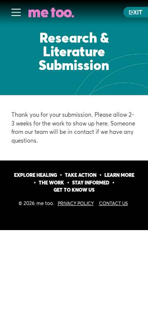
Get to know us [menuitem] (74, 190)
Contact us (113, 204)
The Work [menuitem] (51, 183)
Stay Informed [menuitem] (90, 183)
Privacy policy (76, 204)
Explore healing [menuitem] (35, 175)
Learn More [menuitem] (119, 175)
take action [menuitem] (80, 175)
